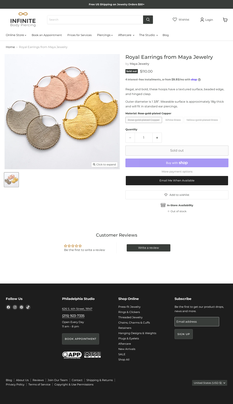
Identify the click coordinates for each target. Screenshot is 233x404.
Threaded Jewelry (130, 317)
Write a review (148, 247)
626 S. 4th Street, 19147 (77, 308)
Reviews (38, 380)
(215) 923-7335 (73, 316)
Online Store (15, 35)
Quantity (131, 129)
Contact (77, 380)
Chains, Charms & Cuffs (134, 322)
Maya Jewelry (139, 64)
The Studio (147, 35)
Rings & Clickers (129, 312)
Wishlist (183, 19)
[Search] (148, 19)
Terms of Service (39, 384)
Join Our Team (58, 380)
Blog (166, 35)
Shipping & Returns (99, 380)
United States (208, 383)
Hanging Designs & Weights (137, 333)
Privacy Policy (15, 384)
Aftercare (125, 35)
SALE (121, 354)
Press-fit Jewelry (129, 306)
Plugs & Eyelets (128, 338)
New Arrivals (126, 349)
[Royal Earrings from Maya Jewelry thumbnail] (11, 180)
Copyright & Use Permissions (73, 384)
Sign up (183, 334)
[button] (176, 181)
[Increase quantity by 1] (157, 138)
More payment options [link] (177, 171)
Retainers (124, 328)
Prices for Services (79, 35)
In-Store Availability (180, 205)
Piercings (104, 35)
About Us (22, 380)
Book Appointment (80, 338)
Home (10, 47)
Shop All (123, 359)
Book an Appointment (47, 35)
